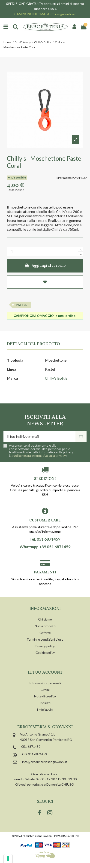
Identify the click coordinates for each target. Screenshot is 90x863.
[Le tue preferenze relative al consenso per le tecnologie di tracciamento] (8, 858)
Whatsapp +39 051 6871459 (45, 547)
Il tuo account (45, 672)
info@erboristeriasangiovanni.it (44, 762)
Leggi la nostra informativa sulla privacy (38, 455)
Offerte (45, 633)
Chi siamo (45, 619)
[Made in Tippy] (45, 854)
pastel (21, 304)
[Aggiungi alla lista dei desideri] (45, 282)
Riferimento (64, 177)
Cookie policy (45, 652)
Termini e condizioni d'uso (45, 639)
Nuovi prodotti (45, 626)
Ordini (45, 690)
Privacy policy (45, 646)
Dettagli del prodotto (33, 344)
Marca (12, 378)
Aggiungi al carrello (49, 265)
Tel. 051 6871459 (45, 539)
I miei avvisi (45, 710)
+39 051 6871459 (34, 754)
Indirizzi (45, 703)
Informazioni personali (45, 683)
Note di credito (45, 696)
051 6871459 (30, 746)
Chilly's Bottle (56, 378)
